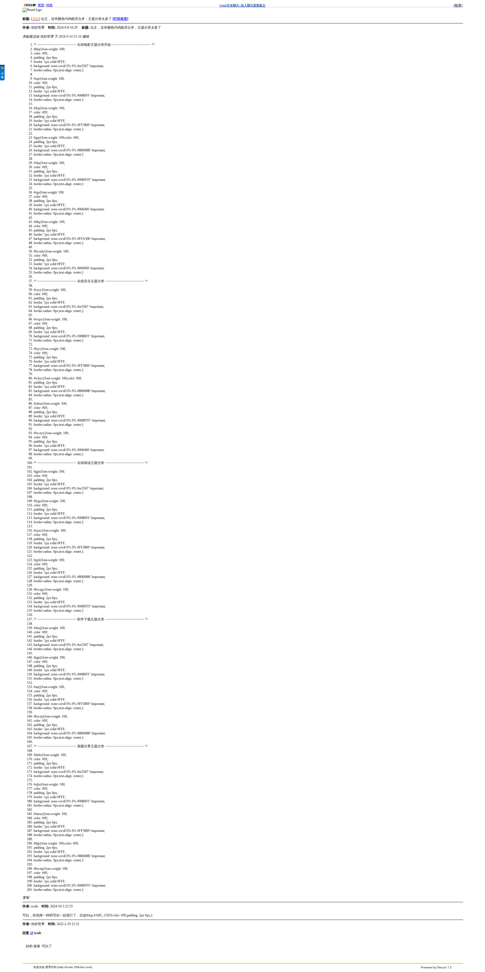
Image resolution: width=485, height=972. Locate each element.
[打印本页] (120, 19)
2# (31, 933)
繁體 (41, 5)
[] (35, 19)
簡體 (49, 5)
